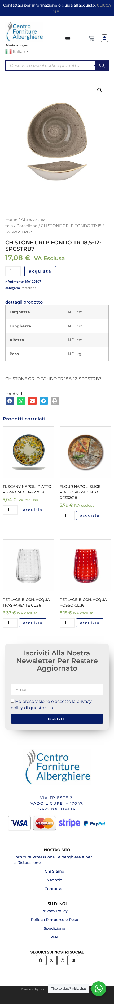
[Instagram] (62, 960)
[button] (99, 90)
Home (11, 219)
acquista (40, 271)
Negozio (54, 880)
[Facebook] (41, 960)
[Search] (102, 65)
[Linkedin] (73, 960)
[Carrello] (91, 38)
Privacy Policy (54, 911)
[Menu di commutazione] (68, 38)
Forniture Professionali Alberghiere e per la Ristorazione (52, 860)
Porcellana (26, 225)
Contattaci (54, 888)
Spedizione (54, 928)
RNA (54, 937)
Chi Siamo (54, 871)
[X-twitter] (51, 960)
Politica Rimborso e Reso (54, 919)
